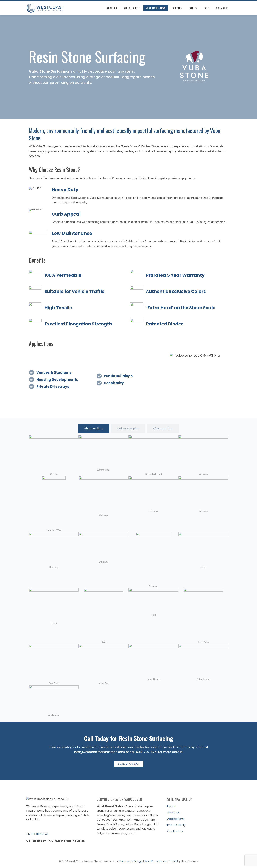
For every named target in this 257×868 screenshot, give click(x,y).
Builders (177, 8)
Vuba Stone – (155, 8)
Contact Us (222, 8)
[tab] (93, 428)
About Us (112, 8)
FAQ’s (206, 8)
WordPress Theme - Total (161, 861)
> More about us (37, 834)
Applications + (131, 8)
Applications (175, 819)
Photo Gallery (176, 825)
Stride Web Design (130, 861)
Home (171, 806)
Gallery (193, 8)
